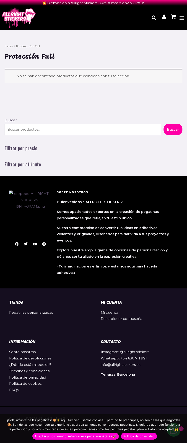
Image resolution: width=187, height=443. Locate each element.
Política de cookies (25, 383)
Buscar (11, 120)
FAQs (13, 390)
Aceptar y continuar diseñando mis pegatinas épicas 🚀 (76, 436)
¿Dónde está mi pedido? (30, 364)
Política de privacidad (27, 377)
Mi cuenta (109, 312)
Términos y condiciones (29, 371)
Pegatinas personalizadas (31, 312)
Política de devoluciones (30, 358)
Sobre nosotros (22, 352)
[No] (181, 428)
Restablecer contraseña (121, 318)
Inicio (9, 46)
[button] (181, 17)
